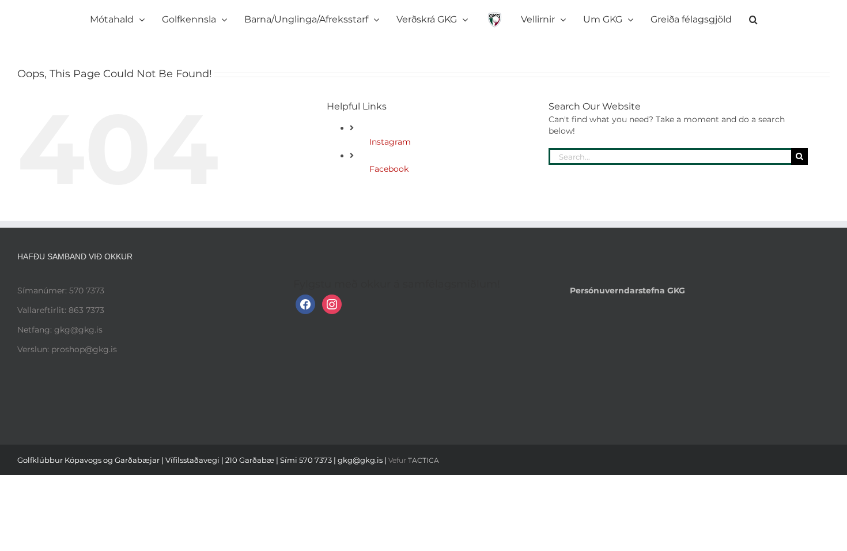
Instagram (390, 142)
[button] (690, 17)
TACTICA (423, 460)
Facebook (389, 169)
